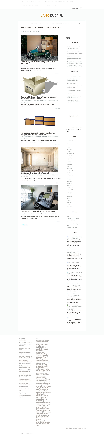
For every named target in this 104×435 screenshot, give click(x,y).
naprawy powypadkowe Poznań (42, 357)
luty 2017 (69, 204)
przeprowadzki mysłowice (40, 377)
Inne (38, 1)
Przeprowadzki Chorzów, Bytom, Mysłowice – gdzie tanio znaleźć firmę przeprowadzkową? (39, 98)
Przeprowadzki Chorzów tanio (41, 373)
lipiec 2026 (69, 143)
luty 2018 (69, 179)
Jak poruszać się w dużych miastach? (74, 76)
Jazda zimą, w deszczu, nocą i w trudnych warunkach (53, 1)
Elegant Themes (74, 428)
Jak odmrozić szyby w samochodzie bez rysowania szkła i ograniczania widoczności (74, 48)
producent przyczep (40, 361)
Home (22, 1)
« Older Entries (24, 224)
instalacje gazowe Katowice (42, 350)
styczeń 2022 (69, 164)
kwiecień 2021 (70, 166)
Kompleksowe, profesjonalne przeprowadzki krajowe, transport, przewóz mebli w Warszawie (38, 134)
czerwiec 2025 (70, 155)
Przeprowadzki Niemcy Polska (43, 379)
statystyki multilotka (43, 410)
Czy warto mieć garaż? (71, 83)
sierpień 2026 (70, 140)
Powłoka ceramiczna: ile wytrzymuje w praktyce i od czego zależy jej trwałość (74, 295)
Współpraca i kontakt (31, 1)
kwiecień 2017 (69, 200)
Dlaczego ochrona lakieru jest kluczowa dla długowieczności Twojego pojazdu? (74, 238)
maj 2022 (69, 162)
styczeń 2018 (69, 181)
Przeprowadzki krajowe (41, 376)
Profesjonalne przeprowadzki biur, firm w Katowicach (38, 211)
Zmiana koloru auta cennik (43, 424)
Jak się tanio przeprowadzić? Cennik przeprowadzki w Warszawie (38, 62)
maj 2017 (68, 198)
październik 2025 (70, 153)
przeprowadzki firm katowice (42, 374)
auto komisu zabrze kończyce (42, 340)
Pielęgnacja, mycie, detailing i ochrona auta (31, 5)
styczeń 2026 (69, 151)
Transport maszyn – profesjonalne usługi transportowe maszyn (73, 251)
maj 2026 (69, 147)
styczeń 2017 (69, 206)
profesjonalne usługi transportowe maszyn (43, 369)
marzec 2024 (69, 157)
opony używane (45, 359)
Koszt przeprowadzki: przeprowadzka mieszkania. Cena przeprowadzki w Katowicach (25, 362)
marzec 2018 (69, 177)
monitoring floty (41, 354)
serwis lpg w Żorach (46, 402)
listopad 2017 (69, 185)
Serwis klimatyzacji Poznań (42, 397)
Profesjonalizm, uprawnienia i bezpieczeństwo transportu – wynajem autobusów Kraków (74, 102)
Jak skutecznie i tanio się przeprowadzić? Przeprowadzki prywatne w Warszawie (25, 385)
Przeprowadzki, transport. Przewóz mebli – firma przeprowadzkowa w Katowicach (74, 92)
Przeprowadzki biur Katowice (42, 371)
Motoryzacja (70, 1)
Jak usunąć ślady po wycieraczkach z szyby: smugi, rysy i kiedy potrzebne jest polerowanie (74, 53)
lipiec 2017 (69, 194)
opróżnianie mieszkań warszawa (42, 360)
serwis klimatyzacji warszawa (41, 400)
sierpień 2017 (69, 192)
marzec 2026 (69, 149)
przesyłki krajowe (43, 386)
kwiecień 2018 (70, 174)
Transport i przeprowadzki (50, 5)
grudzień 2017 (70, 183)
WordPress (84, 428)
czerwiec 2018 (70, 170)
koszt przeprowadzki (45, 350)
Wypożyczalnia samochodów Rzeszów (43, 421)
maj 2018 (69, 172)
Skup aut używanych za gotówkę (42, 407)
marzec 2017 (69, 202)
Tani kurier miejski (75, 318)
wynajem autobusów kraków (43, 413)
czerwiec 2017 (70, 196)
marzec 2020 (69, 168)
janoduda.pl (27, 65)
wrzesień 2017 (70, 189)
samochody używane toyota (42, 391)
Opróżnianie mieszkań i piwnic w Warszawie (35, 173)
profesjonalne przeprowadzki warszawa (42, 366)
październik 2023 (70, 160)
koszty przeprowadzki (40, 352)
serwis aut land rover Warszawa (43, 394)
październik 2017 (70, 187)
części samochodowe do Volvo (41, 343)
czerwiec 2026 (70, 145)
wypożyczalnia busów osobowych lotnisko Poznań (42, 416)
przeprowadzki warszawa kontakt (44, 384)
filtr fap (39, 346)
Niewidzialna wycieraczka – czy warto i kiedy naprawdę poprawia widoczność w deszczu (74, 58)
